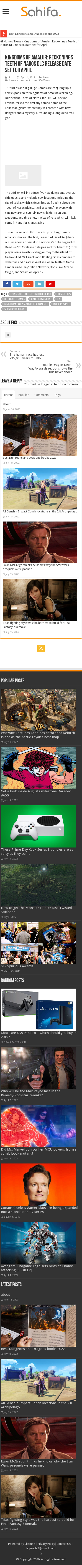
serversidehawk (14, 309)
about (6, 404)
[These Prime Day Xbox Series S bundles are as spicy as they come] (38, 826)
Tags (57, 395)
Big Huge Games (14, 299)
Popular (23, 395)
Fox (11, 77)
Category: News (41, 299)
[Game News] (41, 10)
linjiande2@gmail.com (40, 1548)
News (17, 41)
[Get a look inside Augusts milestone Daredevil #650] (38, 768)
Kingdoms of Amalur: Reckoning (25, 304)
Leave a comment (19, 80)
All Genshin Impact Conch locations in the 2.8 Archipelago (40, 511)
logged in (47, 384)
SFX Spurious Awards (17, 966)
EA (58, 299)
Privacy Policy (46, 1543)
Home (7, 41)
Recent (8, 395)
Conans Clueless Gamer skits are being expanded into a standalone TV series (39, 1210)
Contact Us (63, 1543)
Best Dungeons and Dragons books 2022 (34, 33)
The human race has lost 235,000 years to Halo (27, 355)
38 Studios (64, 294)
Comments (41, 395)
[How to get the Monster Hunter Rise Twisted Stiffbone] (38, 885)
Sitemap (30, 1543)
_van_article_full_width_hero (31, 294)
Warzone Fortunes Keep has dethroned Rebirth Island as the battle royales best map (38, 735)
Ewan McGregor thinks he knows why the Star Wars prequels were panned (37, 1463)
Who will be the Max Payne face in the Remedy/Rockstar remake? (30, 1093)
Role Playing (61, 304)
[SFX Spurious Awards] (38, 943)
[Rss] (41, 648)
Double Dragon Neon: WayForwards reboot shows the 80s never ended (50, 367)
